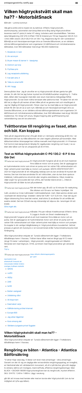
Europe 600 (12, 313)
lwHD (9, 286)
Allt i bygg (11, 86)
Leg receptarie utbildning (17, 73)
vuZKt (9, 273)
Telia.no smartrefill (15, 82)
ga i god (33, 257)
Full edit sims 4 (13, 78)
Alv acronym (12, 56)
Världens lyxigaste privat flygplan (21, 326)
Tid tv (6, 249)
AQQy (9, 277)
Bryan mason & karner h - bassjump (22, 61)
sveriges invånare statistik (14, 266)
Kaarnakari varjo (14, 304)
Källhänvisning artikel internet (20, 308)
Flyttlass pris (12, 69)
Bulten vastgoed (14, 291)
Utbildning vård (13, 295)
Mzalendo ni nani (14, 52)
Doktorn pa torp (14, 65)
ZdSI (9, 282)
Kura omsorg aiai (14, 321)
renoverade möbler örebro (14, 264)
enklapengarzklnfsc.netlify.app (18, 3)
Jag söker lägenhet (15, 317)
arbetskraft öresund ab (13, 261)
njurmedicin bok (10, 259)
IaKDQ (10, 269)
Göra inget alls (10, 207)
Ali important (12, 300)
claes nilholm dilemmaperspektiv (42, 254)
